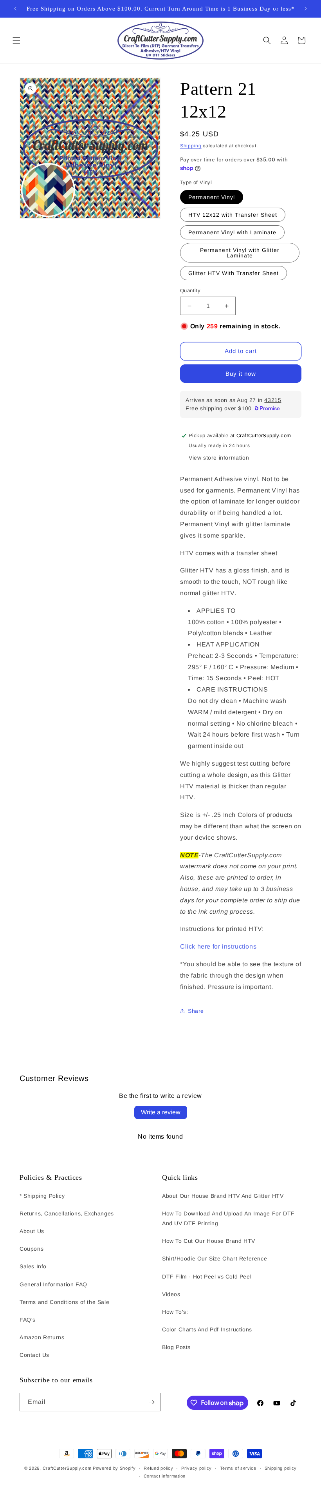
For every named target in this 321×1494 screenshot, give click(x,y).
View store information (219, 458)
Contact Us (34, 1355)
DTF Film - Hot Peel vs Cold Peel (206, 1276)
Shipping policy (281, 1468)
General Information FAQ (53, 1284)
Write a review (160, 1112)
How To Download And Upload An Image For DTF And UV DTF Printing (228, 1218)
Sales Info (33, 1266)
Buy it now (240, 373)
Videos (171, 1294)
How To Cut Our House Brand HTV (208, 1241)
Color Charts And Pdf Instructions (207, 1329)
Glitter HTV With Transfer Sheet (233, 273)
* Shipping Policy (42, 1196)
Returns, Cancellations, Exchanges (67, 1213)
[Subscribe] (151, 1402)
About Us (32, 1231)
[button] (16, 40)
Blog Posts (176, 1347)
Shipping (191, 145)
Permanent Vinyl (211, 197)
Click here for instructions (218, 946)
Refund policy (158, 1468)
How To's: (175, 1312)
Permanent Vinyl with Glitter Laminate (240, 253)
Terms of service (238, 1468)
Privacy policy (196, 1468)
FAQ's (28, 1320)
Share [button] (196, 1011)
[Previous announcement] (15, 8)
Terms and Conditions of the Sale (64, 1302)
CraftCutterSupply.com (67, 1468)
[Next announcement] (305, 8)
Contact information (165, 1476)
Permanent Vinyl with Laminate (232, 232)
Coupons (31, 1249)
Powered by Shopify (114, 1468)
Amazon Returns (42, 1337)
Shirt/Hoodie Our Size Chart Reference (214, 1258)
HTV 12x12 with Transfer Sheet (232, 215)
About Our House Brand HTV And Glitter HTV (223, 1196)
